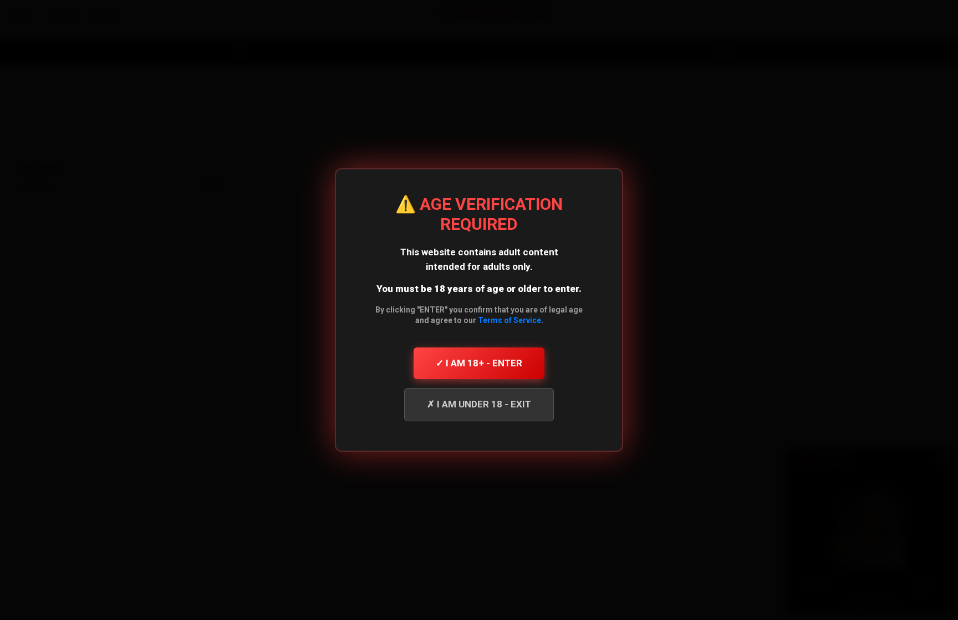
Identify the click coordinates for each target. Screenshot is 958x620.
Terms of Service (509, 320)
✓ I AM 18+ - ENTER (479, 363)
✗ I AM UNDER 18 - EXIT (479, 404)
